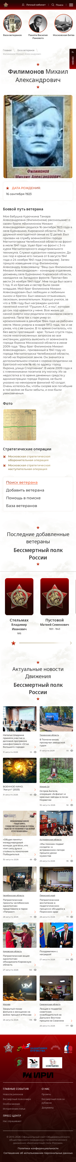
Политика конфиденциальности (38, 1148)
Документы (48, 1107)
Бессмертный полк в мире (17, 1099)
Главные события (16, 1089)
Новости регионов (13, 1094)
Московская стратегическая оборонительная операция (29, 458)
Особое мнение (11, 1104)
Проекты (46, 1094)
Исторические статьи (14, 1108)
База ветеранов (26, 50)
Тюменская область (49, 735)
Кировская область (12, 951)
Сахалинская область (50, 1004)
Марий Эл (44, 786)
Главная (7, 50)
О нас (46, 1089)
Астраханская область (51, 839)
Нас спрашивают (12, 1121)
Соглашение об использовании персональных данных (38, 1152)
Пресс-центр (12, 1115)
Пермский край (47, 895)
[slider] (13, 643)
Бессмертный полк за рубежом (53, 1101)
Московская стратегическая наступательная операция (29, 467)
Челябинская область (13, 895)
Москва (6, 1004)
